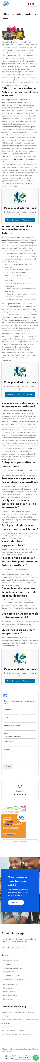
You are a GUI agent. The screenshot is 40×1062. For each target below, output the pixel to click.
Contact (14, 903)
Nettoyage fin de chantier (10, 975)
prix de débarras (23, 411)
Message (7, 749)
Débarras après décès (9, 984)
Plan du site (8, 1059)
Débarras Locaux (7, 999)
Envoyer (8, 767)
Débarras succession (8, 992)
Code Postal (9, 741)
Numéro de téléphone (12, 725)
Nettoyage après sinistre (10, 964)
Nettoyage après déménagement (13, 979)
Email (6, 717)
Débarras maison (7, 988)
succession (5, 240)
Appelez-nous (28, 220)
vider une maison (16, 159)
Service (7, 733)
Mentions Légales (30, 1056)
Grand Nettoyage (17, 1049)
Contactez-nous (13, 220)
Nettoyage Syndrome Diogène (11, 968)
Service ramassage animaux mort (12, 1030)
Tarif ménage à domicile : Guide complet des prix (17, 1034)
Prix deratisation (7, 1027)
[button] (36, 1058)
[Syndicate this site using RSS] (16, 1059)
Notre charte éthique (12, 1056)
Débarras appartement (9, 995)
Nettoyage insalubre (8, 972)
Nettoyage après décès (9, 961)
